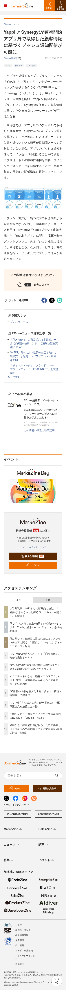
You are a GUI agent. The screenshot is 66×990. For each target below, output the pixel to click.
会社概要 (19, 945)
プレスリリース (19, 321)
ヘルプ (18, 924)
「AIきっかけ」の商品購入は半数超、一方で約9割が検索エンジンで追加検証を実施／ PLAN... (34, 343)
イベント (44, 860)
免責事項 (19, 940)
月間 (47, 600)
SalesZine (45, 829)
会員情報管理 (21, 935)
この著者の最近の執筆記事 (39, 430)
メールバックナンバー (35, 547)
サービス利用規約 (24, 950)
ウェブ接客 (31, 65)
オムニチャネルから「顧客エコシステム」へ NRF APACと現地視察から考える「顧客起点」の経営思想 (36, 680)
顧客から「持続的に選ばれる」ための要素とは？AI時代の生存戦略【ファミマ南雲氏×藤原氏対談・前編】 (36, 728)
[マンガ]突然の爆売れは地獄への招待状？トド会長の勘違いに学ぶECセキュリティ (36, 666)
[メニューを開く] (5, 5)
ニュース (9, 844)
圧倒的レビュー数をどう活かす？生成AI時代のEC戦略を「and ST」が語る (35, 715)
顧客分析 (18, 65)
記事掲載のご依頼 (48, 814)
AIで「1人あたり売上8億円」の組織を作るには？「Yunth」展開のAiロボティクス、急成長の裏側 (36, 627)
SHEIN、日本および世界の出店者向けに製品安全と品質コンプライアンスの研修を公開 (33, 356)
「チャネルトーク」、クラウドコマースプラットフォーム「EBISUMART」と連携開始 (34, 369)
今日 (18, 600)
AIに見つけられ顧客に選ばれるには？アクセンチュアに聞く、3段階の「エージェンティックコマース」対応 (36, 642)
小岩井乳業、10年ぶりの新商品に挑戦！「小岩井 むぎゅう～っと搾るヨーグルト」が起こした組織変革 (36, 612)
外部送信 (19, 963)
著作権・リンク (23, 929)
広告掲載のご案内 (17, 814)
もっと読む (14, 377)
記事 (41, 844)
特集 (7, 860)
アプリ (8, 65)
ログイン (34, 565)
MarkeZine (11, 829)
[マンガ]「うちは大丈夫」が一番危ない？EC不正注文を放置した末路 (35, 704)
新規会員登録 (34, 556)
